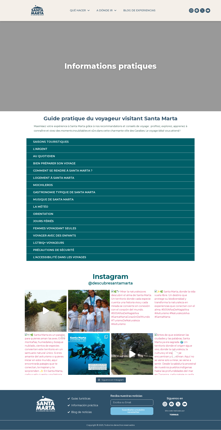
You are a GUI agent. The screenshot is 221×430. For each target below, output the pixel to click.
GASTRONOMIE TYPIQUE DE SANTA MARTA (64, 192)
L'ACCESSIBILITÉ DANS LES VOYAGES (59, 257)
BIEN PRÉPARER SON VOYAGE (54, 163)
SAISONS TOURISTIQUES (51, 141)
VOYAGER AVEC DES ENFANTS (54, 235)
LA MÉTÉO (40, 206)
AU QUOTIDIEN (44, 156)
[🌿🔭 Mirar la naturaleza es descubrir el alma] (132, 311)
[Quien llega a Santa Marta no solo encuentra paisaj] (46, 311)
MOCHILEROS (43, 185)
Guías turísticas (81, 398)
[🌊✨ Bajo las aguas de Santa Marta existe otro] (89, 354)
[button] (110, 141)
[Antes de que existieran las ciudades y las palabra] (175, 354)
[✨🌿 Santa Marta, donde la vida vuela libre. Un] (175, 311)
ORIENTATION (43, 214)
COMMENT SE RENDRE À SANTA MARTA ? (62, 170)
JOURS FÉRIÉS (43, 221)
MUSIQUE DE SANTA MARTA (53, 199)
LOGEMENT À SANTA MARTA (53, 178)
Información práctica (84, 405)
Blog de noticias (81, 412)
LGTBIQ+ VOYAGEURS (48, 242)
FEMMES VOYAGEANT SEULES (54, 228)
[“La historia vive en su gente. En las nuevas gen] (89, 311)
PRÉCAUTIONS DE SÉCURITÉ (53, 250)
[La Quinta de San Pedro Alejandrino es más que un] (132, 354)
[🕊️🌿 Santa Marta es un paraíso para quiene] (46, 354)
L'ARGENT (40, 149)
